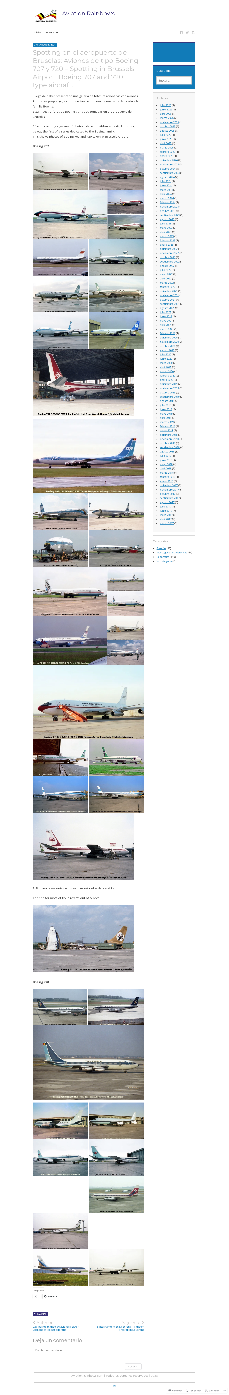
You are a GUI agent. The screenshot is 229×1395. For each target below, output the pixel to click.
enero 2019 (166, 430)
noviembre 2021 (169, 295)
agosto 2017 (167, 502)
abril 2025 (166, 143)
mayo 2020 (166, 363)
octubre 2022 (167, 257)
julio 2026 (165, 105)
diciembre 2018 (169, 434)
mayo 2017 (166, 515)
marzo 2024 (167, 198)
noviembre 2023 (169, 206)
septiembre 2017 (170, 498)
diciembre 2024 (169, 160)
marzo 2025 (167, 147)
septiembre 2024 (170, 173)
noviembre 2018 (169, 439)
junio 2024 (166, 185)
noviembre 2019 (169, 388)
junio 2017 (166, 510)
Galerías (42, 1314)
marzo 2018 (167, 472)
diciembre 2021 (169, 291)
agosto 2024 (167, 177)
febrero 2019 (167, 426)
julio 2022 (165, 270)
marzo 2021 (167, 329)
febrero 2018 (167, 477)
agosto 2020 (167, 350)
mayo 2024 (166, 190)
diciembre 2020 (169, 337)
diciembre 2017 (169, 485)
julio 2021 (165, 312)
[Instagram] (193, 33)
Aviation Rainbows (88, 13)
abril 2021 (166, 325)
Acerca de (51, 32)
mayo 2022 (166, 274)
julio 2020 (165, 354)
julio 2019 (165, 405)
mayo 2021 (166, 320)
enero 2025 (166, 156)
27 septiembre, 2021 (45, 44)
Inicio (37, 32)
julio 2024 (165, 181)
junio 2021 (166, 316)
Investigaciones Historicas (172, 552)
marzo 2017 (167, 523)
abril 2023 (166, 232)
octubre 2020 (167, 346)
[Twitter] (187, 33)
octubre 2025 (167, 126)
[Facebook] (181, 33)
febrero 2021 (167, 333)
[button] (83, 382)
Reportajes (163, 557)
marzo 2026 (167, 118)
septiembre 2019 (170, 396)
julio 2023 (165, 223)
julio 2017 (165, 506)
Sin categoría (164, 561)
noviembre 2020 (169, 341)
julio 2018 (165, 455)
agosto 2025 (167, 130)
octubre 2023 (167, 211)
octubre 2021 (167, 299)
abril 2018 (166, 468)
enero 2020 (166, 379)
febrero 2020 (167, 375)
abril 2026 (166, 113)
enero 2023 (166, 244)
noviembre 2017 (169, 489)
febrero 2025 (167, 151)
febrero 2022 (167, 287)
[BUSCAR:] (174, 80)
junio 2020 (166, 358)
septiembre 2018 (170, 447)
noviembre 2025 (169, 122)
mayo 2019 (166, 413)
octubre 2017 (167, 493)
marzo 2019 (167, 422)
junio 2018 (166, 460)
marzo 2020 (167, 371)
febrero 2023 (167, 240)
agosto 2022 (167, 265)
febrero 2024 (167, 202)
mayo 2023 (166, 227)
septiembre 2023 (170, 215)
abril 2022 (166, 278)
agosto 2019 (167, 401)
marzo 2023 (167, 236)
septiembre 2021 (170, 304)
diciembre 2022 (169, 249)
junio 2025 (166, 139)
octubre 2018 (167, 443)
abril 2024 (166, 194)
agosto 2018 (167, 451)
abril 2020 (166, 367)
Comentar (133, 1366)
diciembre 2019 (169, 384)
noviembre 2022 (169, 253)
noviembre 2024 (169, 164)
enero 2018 (166, 481)
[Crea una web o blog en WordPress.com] (114, 1386)
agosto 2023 (167, 219)
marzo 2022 (167, 282)
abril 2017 (166, 519)
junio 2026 (166, 109)
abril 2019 (166, 418)
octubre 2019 (167, 392)
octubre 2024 (167, 168)
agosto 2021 (167, 308)
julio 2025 (165, 135)
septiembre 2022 (170, 261)
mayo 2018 (166, 464)
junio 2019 (166, 409)
